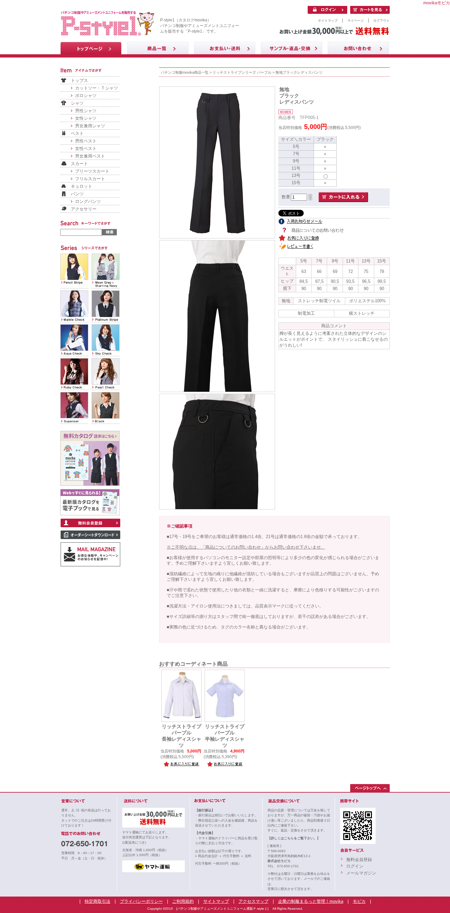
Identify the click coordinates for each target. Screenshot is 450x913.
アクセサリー (84, 209)
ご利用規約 (183, 901)
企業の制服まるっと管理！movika (310, 901)
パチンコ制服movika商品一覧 (185, 72)
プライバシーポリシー (141, 901)
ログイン (354, 866)
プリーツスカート (92, 171)
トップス (79, 80)
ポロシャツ (86, 95)
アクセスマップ (253, 901)
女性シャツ (86, 118)
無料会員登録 (359, 859)
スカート (79, 163)
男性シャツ (86, 110)
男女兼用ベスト (90, 156)
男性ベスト (86, 140)
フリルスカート (90, 178)
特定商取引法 (97, 901)
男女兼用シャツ (90, 125)
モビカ (359, 901)
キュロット (81, 186)
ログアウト (381, 20)
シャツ (77, 103)
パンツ (77, 193)
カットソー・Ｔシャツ (96, 88)
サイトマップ (328, 20)
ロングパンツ (88, 201)
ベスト (77, 133)
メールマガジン (361, 873)
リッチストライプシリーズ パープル (241, 72)
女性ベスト (86, 148)
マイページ (355, 20)
